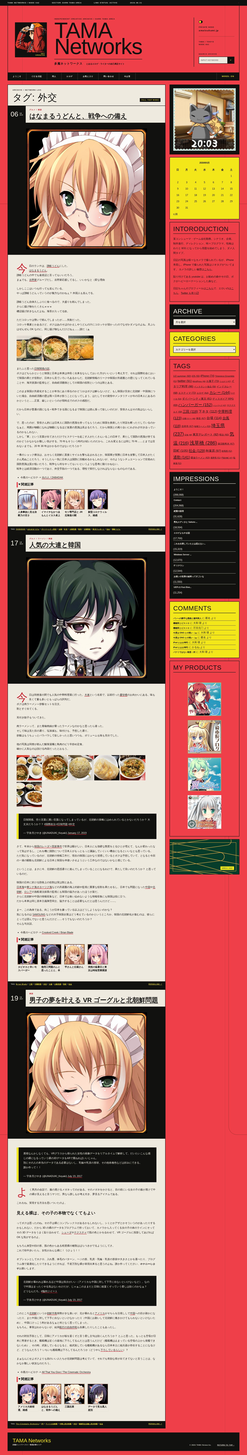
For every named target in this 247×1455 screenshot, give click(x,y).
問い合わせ (109, 76)
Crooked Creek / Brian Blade (57, 932)
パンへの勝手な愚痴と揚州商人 (187, 618)
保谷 (201, 418)
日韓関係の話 (41, 368)
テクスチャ (80, 1232)
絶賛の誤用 (179, 511)
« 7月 (175, 214)
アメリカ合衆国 (52, 1424)
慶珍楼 (123, 694)
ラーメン (42, 539)
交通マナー (188, 418)
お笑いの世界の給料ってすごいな (189, 576)
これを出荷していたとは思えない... (189, 544)
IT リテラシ (179, 565)
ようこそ (17, 76)
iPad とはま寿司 (180, 642)
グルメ (32, 110)
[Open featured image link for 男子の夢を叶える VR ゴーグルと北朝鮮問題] (86, 1072)
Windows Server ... (182, 554)
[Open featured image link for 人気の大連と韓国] (86, 617)
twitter (185, 381)
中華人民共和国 (66, 1424)
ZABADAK (20, 529)
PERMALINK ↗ (155, 529)
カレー (219, 392)
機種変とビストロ (181, 623)
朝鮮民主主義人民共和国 (88, 1424)
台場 (60, 529)
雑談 (40, 110)
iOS (196, 376)
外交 (65, 529)
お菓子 (212, 381)
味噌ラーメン (202, 426)
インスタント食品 (205, 386)
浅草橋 (203, 443)
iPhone (207, 375)
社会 (108, 529)
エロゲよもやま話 (182, 533)
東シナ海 (32, 887)
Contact (177, 500)
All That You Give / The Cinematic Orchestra (66, 1372)
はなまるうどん (38, 270)
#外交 (71, 824)
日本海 (20, 887)
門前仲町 (227, 458)
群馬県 (227, 451)
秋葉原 (213, 450)
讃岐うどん (53, 265)
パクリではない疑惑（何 (184, 652)
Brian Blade (21, 984)
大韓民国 (73, 529)
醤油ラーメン (200, 457)
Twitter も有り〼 (190, 293)
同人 (54, 76)
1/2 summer (182, 376)
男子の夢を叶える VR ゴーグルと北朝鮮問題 (93, 1000)
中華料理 (38, 984)
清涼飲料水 (226, 443)
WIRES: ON (228, 76)
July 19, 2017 (75, 1176)
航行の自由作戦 (68, 1327)
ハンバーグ (219, 405)
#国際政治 (50, 824)
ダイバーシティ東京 (49, 529)
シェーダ (66, 1232)
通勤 (181, 457)
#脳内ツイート (49, 1291)
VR (42, 1424)
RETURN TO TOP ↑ (225, 1445)
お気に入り (88, 76)
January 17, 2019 (77, 832)
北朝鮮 (33, 1313)
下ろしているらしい (111, 1349)
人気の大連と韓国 (55, 544)
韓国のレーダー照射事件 (48, 846)
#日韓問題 (62, 824)
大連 (87, 694)
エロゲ (69, 76)
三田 (31, 984)
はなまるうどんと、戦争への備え (78, 115)
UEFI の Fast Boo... (182, 587)
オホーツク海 (44, 887)
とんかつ (225, 381)
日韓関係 (87, 529)
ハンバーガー (195, 405)
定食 (188, 435)
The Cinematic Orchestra (27, 1424)
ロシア (28, 891)
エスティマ (187, 392)
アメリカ (100, 1313)
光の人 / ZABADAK (52, 477)
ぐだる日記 (36, 76)
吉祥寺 (187, 426)
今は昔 (127, 76)
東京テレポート (99, 529)
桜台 (224, 434)
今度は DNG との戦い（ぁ (185, 633)
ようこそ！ (179, 489)
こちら (208, 269)
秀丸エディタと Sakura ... (185, 522)
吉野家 (33, 279)
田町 (65, 984)
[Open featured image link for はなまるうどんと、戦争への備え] (86, 188)
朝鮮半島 (52, 1313)
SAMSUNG (38, 914)
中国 (147, 887)
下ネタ (208, 411)
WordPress (199, 381)
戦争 (80, 529)
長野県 (216, 458)
